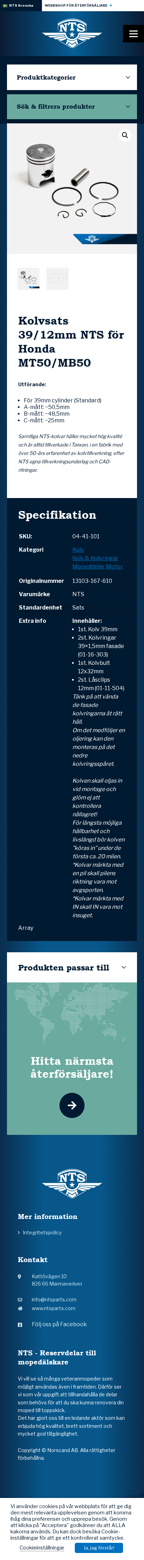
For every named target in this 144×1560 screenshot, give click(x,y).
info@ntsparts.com (54, 1299)
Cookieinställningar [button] (42, 1548)
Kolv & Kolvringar (95, 558)
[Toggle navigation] (133, 33)
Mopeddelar (88, 566)
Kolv (78, 549)
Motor (114, 566)
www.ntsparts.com (53, 1308)
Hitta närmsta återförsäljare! (72, 1067)
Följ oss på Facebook (59, 1324)
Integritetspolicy (42, 1232)
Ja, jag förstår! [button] (99, 1548)
